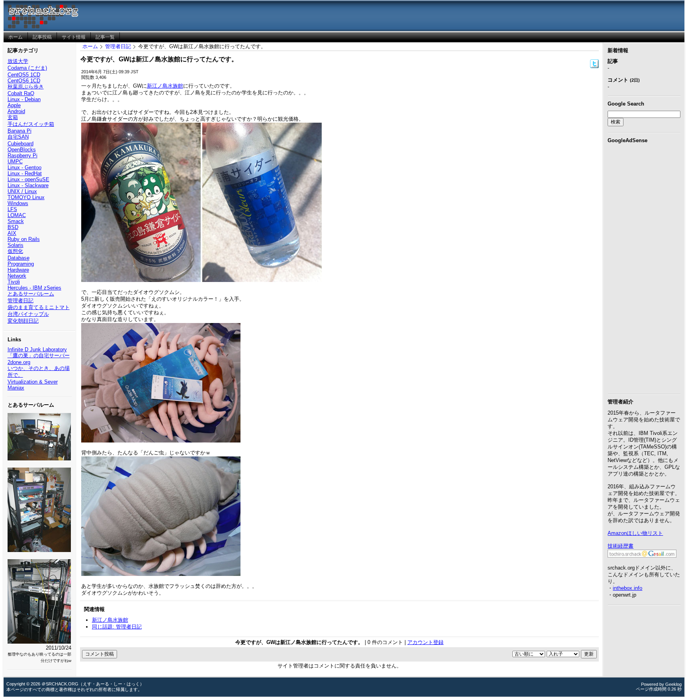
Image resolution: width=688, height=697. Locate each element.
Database (18, 258)
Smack (16, 221)
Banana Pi (19, 131)
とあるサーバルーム (31, 294)
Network (17, 276)
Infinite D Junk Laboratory (37, 349)
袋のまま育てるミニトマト (39, 307)
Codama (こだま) (27, 68)
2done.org (19, 362)
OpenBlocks (22, 150)
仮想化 (15, 251)
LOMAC (17, 215)
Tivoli (14, 282)
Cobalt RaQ (21, 93)
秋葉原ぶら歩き (26, 87)
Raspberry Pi (22, 156)
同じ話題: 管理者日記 (117, 627)
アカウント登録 (425, 642)
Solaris (15, 245)
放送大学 (18, 61)
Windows (18, 203)
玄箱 (13, 117)
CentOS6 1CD (24, 81)
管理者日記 (20, 300)
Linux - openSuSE (28, 179)
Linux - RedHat (25, 173)
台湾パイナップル (28, 314)
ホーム (90, 46)
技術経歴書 (620, 546)
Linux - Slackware (28, 185)
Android (16, 111)
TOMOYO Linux (26, 197)
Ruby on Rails (24, 239)
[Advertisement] (644, 267)
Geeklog (673, 684)
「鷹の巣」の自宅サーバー (39, 355)
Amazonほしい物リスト (635, 533)
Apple (14, 105)
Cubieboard (20, 144)
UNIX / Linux (22, 191)
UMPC (15, 161)
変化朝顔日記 (23, 321)
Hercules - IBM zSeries (34, 288)
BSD (13, 227)
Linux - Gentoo (24, 167)
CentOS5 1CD (24, 75)
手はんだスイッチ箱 (31, 124)
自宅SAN (18, 137)
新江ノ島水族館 (165, 86)
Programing (21, 264)
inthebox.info (627, 588)
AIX (12, 233)
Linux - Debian (24, 99)
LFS (12, 209)
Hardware (18, 270)
